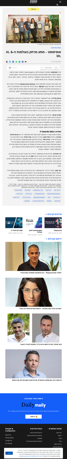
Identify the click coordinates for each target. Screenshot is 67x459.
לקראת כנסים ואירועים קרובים (34, 441)
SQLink (49, 201)
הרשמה (32, 416)
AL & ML (27, 190)
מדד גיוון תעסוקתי (38, 190)
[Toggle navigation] (60, 1)
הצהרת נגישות (58, 444)
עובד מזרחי (29, 194)
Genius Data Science (53, 194)
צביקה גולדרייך (26, 197)
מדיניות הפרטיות (57, 447)
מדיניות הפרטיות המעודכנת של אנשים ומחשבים (31, 456)
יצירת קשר (59, 433)
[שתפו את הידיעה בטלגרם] (20, 61)
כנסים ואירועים (56, 48)
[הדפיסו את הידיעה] (26, 61)
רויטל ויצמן (16, 197)
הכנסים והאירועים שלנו (36, 433)
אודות (60, 438)
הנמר (60, 441)
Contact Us (8, 440)
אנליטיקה (57, 201)
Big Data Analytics (39, 197)
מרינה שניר (19, 194)
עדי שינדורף (56, 197)
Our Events (8, 443)
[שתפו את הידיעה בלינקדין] (13, 61)
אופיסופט (27, 201)
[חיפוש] (57, 5)
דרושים (60, 435)
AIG (49, 197)
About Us (8, 435)
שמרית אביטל (18, 190)
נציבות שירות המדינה (38, 201)
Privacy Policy (9, 438)
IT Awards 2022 (39, 194)
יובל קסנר (48, 190)
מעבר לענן (57, 190)
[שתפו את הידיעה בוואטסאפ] (17, 61)
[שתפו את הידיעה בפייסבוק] (23, 61)
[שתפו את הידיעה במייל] (7, 61)
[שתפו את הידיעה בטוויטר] (10, 61)
